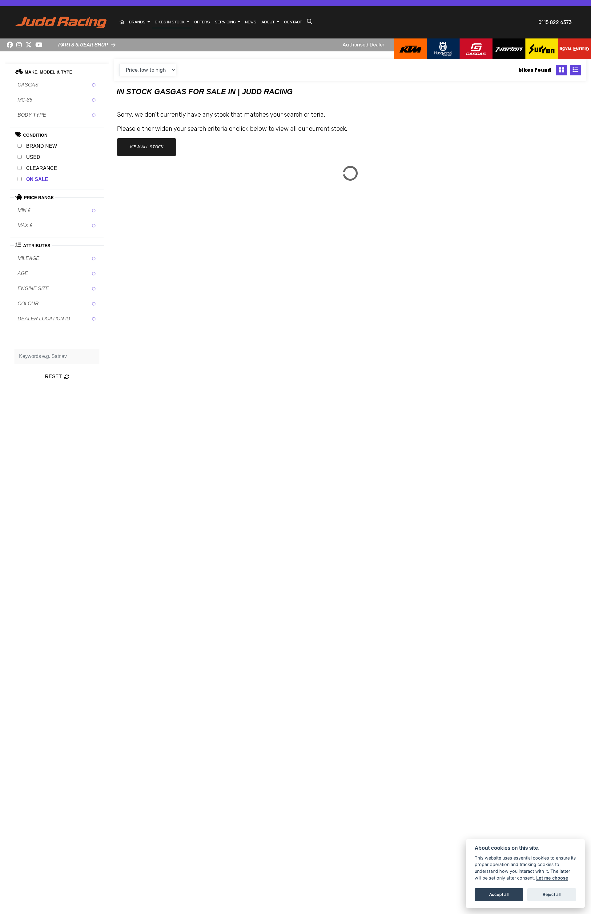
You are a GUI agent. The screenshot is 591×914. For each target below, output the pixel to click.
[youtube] (39, 44)
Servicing (226, 21)
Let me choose (552, 877)
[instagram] (19, 44)
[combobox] (57, 84)
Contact (293, 21)
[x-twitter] (29, 44)
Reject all (552, 894)
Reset (53, 376)
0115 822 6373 (555, 22)
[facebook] (10, 44)
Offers (202, 21)
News (250, 21)
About (268, 21)
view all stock (146, 147)
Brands (138, 21)
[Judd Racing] (61, 22)
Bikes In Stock (170, 21)
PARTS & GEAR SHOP (83, 45)
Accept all (499, 894)
